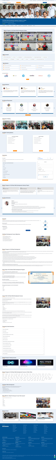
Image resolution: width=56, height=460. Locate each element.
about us (5, 455)
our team (3, 455)
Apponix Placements (28, 455)
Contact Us (46, 0)
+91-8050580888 (40, 158)
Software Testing (45, 428)
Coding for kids (45, 433)
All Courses (18, 2)
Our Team (51, 0)
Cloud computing (14, 428)
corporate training (10, 455)
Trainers (52, 455)
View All (27, 79)
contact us (8, 455)
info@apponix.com (8, 0)
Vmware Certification (35, 430)
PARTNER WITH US (34, 0)
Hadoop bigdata (35, 426)
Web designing (24, 429)
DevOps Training (24, 426)
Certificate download (20, 455)
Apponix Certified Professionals (37, 455)
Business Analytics (25, 430)
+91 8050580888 (4, 0)
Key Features (8, 25)
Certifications (30, 25)
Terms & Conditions (43, 455)
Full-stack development (15, 427)
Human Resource (24, 431)
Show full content (28, 230)
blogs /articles (50, 455)
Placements (31, 0)
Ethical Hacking (35, 432)
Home (2, 22)
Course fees (20, 25)
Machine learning (24, 428)
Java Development (45, 429)
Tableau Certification (35, 427)
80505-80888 (17, 440)
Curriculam (12, 25)
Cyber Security (14, 431)
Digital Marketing (14, 426)
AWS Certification (24, 427)
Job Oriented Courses (39, 0)
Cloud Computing (8, 452)
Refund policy (47, 455)
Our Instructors (43, 0)
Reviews (16, 25)
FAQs (34, 25)
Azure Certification (35, 429)
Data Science (14, 429)
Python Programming (46, 427)
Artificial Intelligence (46, 431)
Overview (4, 25)
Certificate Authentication (15, 455)
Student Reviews (32, 455)
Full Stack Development (4, 452)
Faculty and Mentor (25, 25)
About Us (48, 0)
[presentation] (1, 91)
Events (40, 455)
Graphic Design (45, 430)
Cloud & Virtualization (15, 430)
